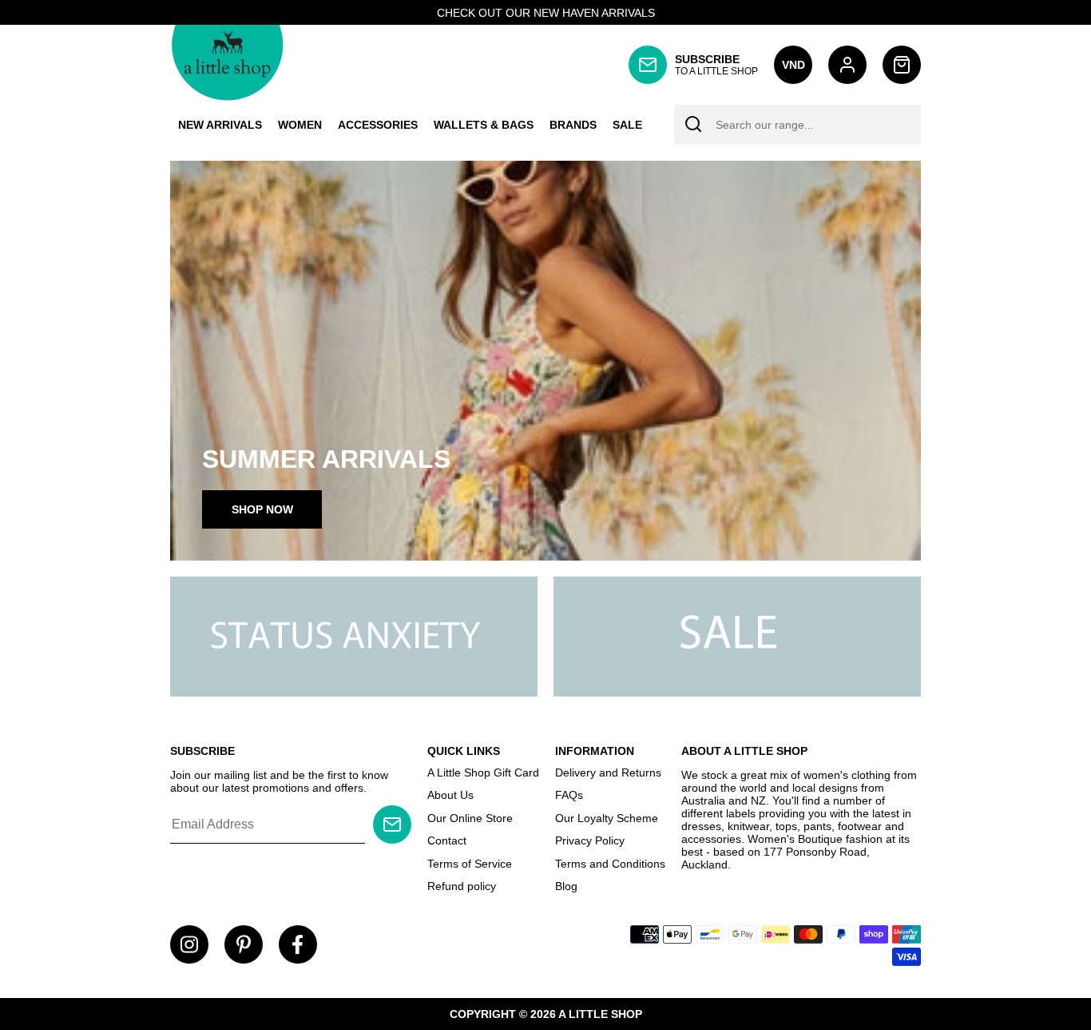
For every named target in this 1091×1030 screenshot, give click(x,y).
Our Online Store (470, 818)
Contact (446, 840)
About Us (450, 794)
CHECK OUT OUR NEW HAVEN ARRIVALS (546, 12)
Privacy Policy (590, 840)
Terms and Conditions (610, 863)
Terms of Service (469, 863)
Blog (566, 886)
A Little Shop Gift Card (483, 772)
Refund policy (461, 886)
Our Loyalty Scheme (606, 818)
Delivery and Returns (608, 772)
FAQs (569, 794)
